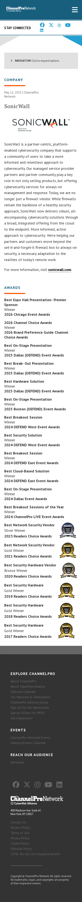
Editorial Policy (21, 848)
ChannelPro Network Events (31, 737)
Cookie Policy (20, 843)
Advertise (17, 762)
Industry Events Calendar (28, 743)
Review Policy (20, 827)
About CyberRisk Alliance (28, 686)
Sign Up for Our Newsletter (30, 707)
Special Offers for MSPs (28, 713)
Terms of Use (20, 833)
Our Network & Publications (30, 697)
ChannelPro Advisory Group (29, 702)
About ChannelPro (23, 681)
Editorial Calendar (23, 692)
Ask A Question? (22, 718)
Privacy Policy (20, 838)
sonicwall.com (59, 269)
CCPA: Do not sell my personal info (35, 854)
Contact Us (18, 822)
